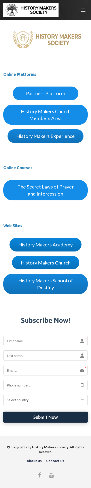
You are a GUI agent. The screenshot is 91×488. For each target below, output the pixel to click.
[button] (45, 400)
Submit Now (45, 417)
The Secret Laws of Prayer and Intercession (45, 190)
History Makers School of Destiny (45, 283)
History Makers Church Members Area (45, 114)
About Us (34, 461)
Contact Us (55, 461)
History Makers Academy (45, 245)
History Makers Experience (45, 136)
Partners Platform (45, 93)
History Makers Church (45, 263)
